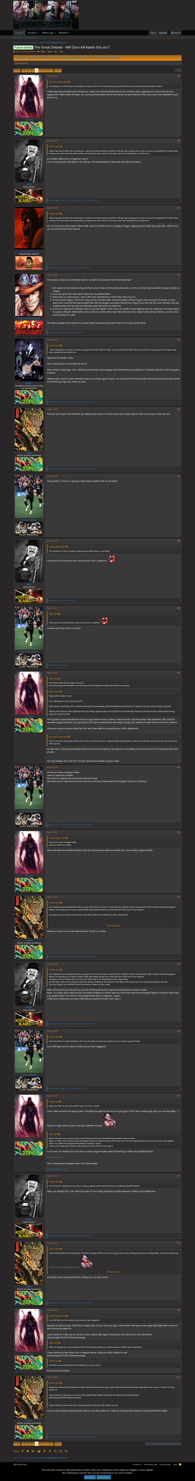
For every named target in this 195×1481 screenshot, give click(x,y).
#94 (178, 964)
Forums (19, 32)
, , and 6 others (70, 267)
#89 (178, 608)
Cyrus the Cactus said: (58, 81)
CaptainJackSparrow (29, 318)
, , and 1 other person (74, 200)
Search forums (31, 37)
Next (57, 70)
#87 (178, 476)
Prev (17, 70)
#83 (178, 208)
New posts (17, 37)
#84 (178, 275)
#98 (178, 1243)
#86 (178, 409)
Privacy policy (165, 1464)
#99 (178, 1310)
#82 (178, 141)
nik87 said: (53, 614)
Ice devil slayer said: (57, 546)
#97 (178, 1176)
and (62, 600)
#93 (178, 897)
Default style (21, 1464)
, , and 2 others (73, 1024)
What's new (47, 32)
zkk (55, 51)
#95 (178, 1031)
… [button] (47, 70)
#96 (178, 1096)
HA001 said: (54, 1101)
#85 (178, 339)
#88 (178, 541)
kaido (43, 51)
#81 (178, 76)
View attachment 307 (57, 1169)
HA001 (29, 452)
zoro (61, 51)
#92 (178, 832)
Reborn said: (54, 691)
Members (63, 32)
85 (51, 70)
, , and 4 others (73, 402)
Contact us (137, 1464)
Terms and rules (150, 1464)
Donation (32, 32)
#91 (178, 767)
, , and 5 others (73, 469)
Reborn (29, 383)
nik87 (29, 184)
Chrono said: (54, 146)
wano (50, 51)
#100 (178, 1377)
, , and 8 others (66, 332)
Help (175, 1464)
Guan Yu (18, 51)
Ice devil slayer (29, 519)
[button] (38, 32)
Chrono (29, 119)
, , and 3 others (72, 1303)
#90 (178, 673)
